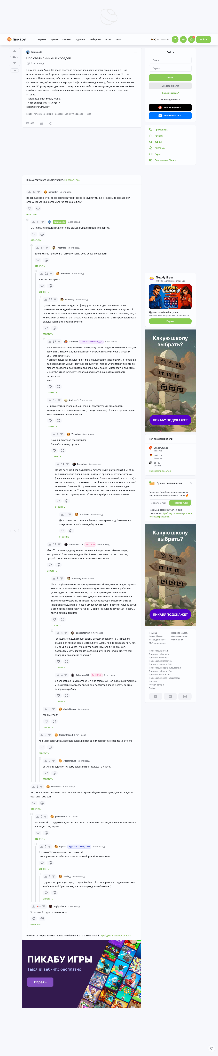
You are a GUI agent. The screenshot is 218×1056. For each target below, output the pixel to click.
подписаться (180, 502)
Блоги (108, 39)
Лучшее (54, 39)
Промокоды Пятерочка (160, 661)
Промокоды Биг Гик (158, 651)
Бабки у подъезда (74, 114)
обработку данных (171, 513)
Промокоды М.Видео (159, 657)
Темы (118, 39)
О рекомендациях (179, 636)
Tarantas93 (36, 52)
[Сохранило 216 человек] (41, 123)
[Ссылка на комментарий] (78, 192)
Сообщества (95, 39)
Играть (170, 321)
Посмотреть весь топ (160, 471)
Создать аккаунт (170, 86)
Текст (88, 114)
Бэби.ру (153, 688)
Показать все (72, 180)
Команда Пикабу (157, 640)
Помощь (153, 633)
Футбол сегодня (156, 685)
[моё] (29, 114)
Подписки (80, 39)
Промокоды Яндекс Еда (160, 671)
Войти (203, 39)
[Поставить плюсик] (14, 51)
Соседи (59, 114)
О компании (177, 640)
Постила (153, 681)
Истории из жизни (43, 114)
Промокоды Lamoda (159, 654)
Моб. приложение (157, 643)
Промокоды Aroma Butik (161, 664)
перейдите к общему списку (115, 935)
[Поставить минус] (14, 63)
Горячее (42, 39)
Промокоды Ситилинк (159, 674)
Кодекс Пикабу (156, 636)
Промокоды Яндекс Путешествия (165, 668)
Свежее (67, 39)
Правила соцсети (179, 633)
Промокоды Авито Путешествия (165, 678)
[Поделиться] (50, 123)
